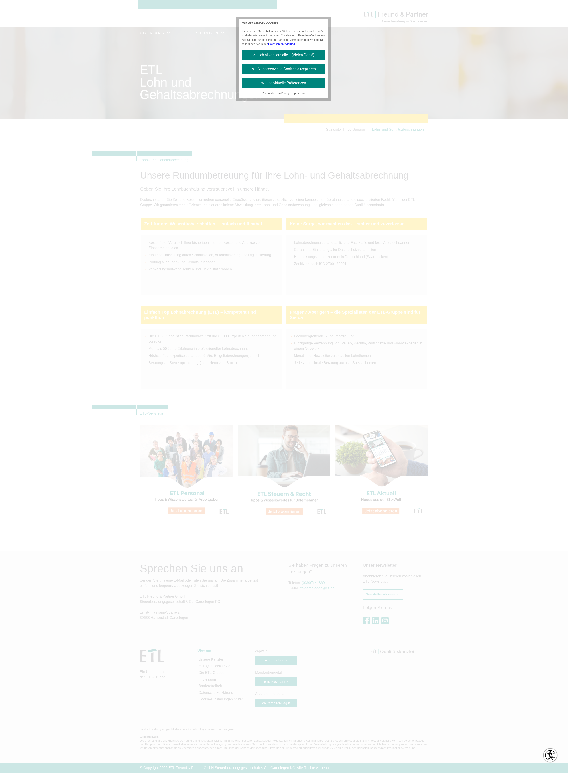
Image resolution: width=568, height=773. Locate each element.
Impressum (298, 93)
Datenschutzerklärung (281, 44)
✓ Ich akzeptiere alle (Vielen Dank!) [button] (283, 55)
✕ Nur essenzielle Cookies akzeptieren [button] (283, 69)
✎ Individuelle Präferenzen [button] (283, 83)
